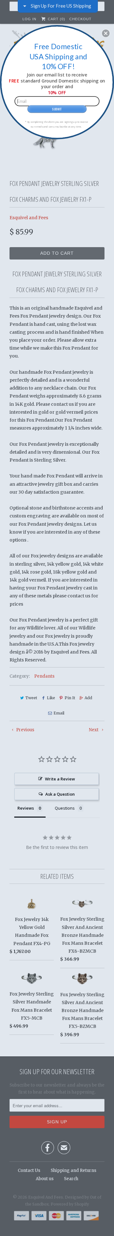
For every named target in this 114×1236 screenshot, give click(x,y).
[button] (106, 33)
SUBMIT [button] (57, 108)
